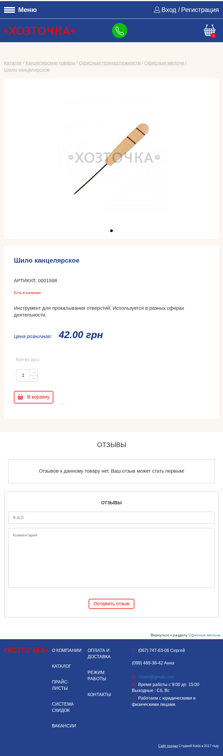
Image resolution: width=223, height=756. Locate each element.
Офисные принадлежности (110, 63)
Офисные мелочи (164, 63)
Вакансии (64, 726)
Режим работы (97, 675)
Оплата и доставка (99, 653)
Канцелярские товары (50, 63)
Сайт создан (168, 746)
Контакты (99, 694)
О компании (67, 650)
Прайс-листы (60, 685)
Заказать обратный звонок (120, 30)
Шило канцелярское (27, 70)
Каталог (13, 63)
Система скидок (63, 707)
